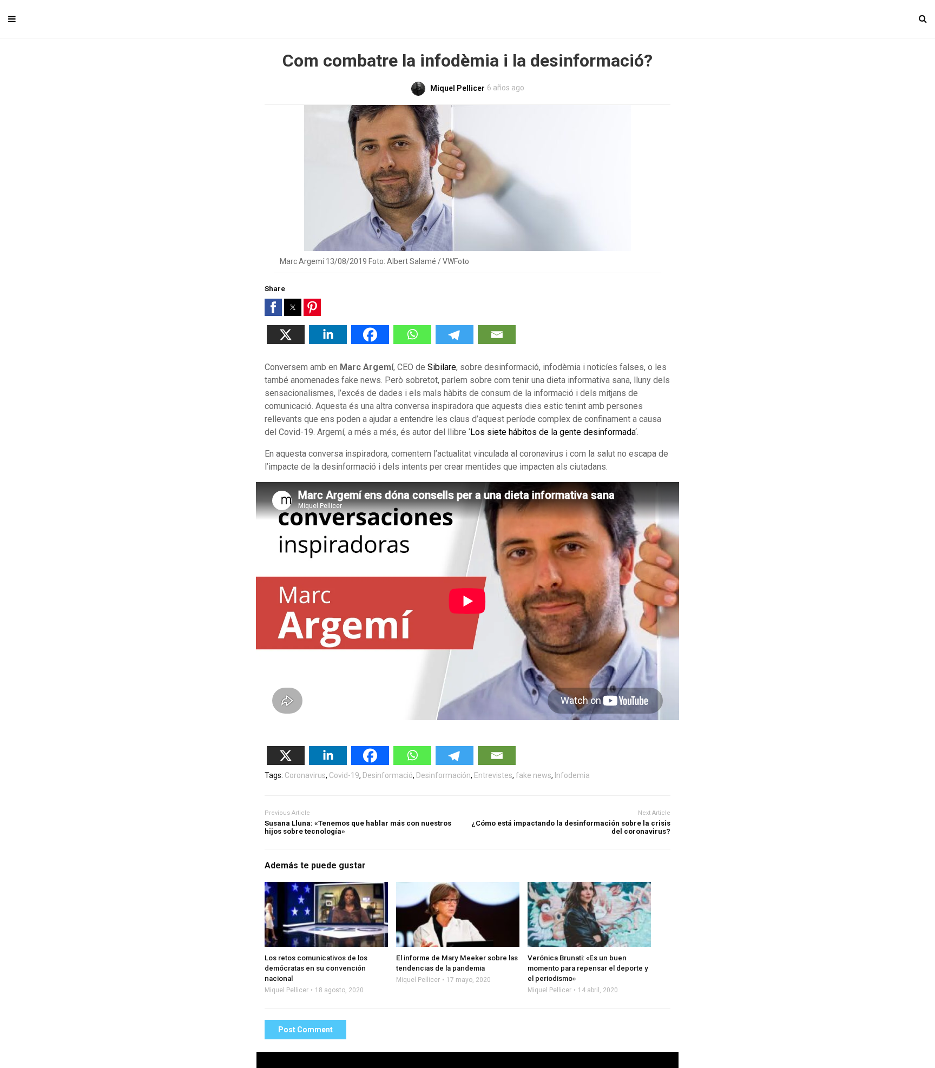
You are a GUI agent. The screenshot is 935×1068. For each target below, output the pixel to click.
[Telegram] (454, 341)
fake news (533, 775)
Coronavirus (305, 775)
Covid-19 (344, 775)
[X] (286, 341)
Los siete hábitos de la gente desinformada (552, 432)
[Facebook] (370, 341)
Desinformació (388, 775)
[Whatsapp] (412, 341)
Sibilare (441, 367)
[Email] (497, 341)
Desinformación (443, 775)
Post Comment (305, 1029)
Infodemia (572, 775)
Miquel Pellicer (286, 990)
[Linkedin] (328, 341)
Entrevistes (493, 775)
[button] (273, 307)
